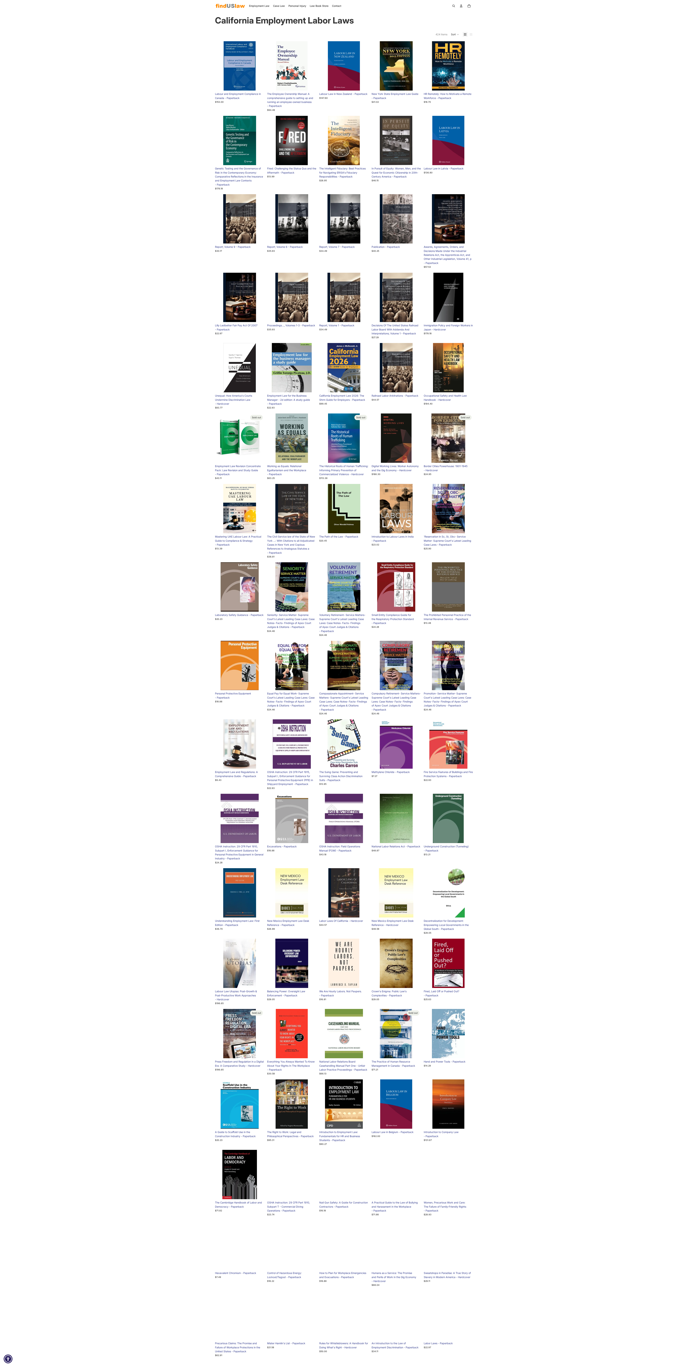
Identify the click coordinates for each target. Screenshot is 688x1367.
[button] (455, 34)
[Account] (461, 6)
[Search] (454, 6)
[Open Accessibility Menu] (8, 1358)
